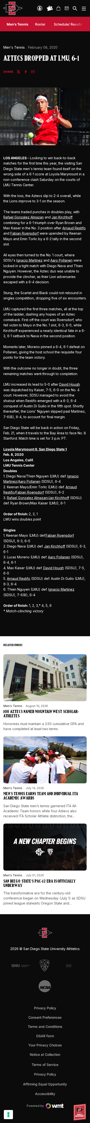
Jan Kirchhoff (62, 217)
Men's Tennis (14, 47)
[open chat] (80, 1112)
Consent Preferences (45, 1017)
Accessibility (45, 1093)
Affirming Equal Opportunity (45, 1084)
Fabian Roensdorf (24, 233)
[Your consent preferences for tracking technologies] (8, 1114)
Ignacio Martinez (29, 260)
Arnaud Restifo (74, 228)
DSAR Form (45, 1036)
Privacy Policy (45, 1008)
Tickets (50, 8)
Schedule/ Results (68, 24)
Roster (40, 24)
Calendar (67, 8)
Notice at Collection (45, 1054)
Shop (58, 8)
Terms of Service (45, 1064)
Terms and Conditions (45, 1026)
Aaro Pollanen (61, 260)
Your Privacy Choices (45, 1045)
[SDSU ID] (39, 8)
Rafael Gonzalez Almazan (23, 217)
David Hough (69, 384)
